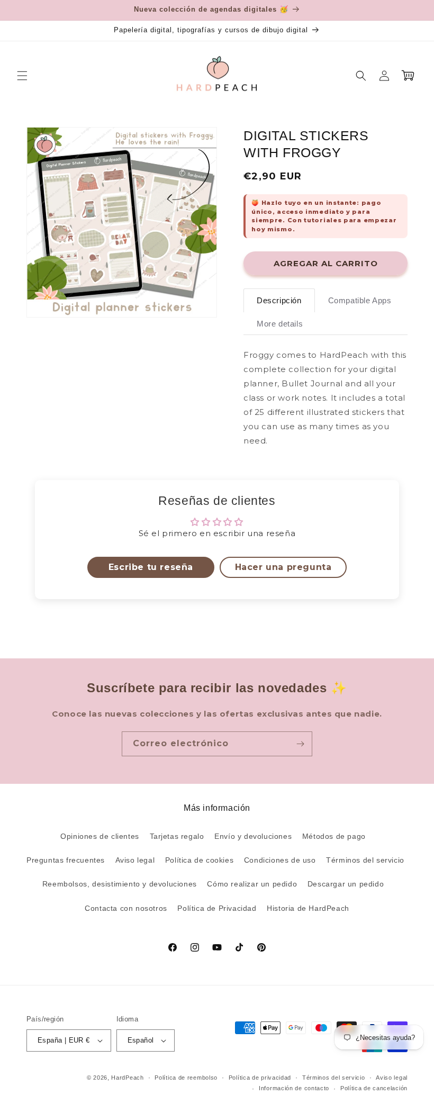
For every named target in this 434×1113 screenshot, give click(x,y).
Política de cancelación (374, 1088)
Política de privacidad (260, 1077)
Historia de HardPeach (308, 908)
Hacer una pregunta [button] (283, 567)
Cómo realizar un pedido (252, 884)
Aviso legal (135, 860)
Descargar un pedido (346, 884)
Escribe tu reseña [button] (150, 567)
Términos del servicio (365, 860)
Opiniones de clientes (99, 836)
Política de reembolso (186, 1077)
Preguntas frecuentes (65, 860)
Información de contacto (294, 1088)
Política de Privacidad (216, 908)
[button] (22, 75)
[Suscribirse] (300, 743)
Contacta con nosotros (126, 908)
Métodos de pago (334, 836)
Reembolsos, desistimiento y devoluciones (119, 884)
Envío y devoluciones (253, 836)
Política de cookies (199, 860)
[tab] (279, 300)
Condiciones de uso (280, 860)
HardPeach (127, 1077)
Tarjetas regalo (177, 836)
